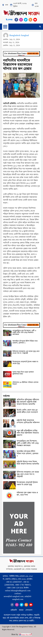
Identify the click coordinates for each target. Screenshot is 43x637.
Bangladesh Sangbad (19, 35)
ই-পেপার (9, 19)
